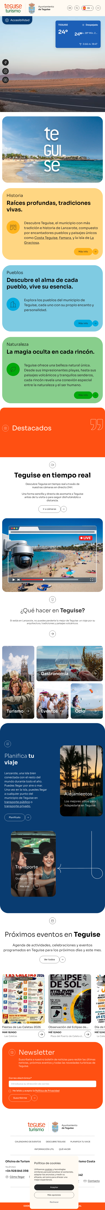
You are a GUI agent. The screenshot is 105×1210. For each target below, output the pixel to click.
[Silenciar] (99, 89)
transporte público (17, 802)
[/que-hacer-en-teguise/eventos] (62, 711)
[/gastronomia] (95, 673)
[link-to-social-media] (5, 62)
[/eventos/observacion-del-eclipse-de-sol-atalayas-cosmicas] (87, 1034)
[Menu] (98, 7)
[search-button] (76, 7)
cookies (48, 1169)
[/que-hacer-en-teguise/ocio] (95, 711)
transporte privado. (17, 806)
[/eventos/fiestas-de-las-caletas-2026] (41, 1034)
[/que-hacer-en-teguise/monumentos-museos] (28, 711)
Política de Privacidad (47, 1090)
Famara (65, 238)
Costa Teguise (46, 238)
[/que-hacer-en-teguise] (52, 631)
